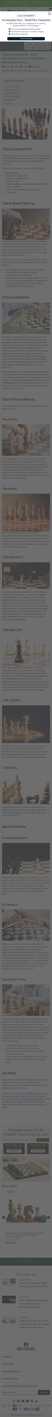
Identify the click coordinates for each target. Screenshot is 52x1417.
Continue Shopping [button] (26, 38)
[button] (49, 13)
